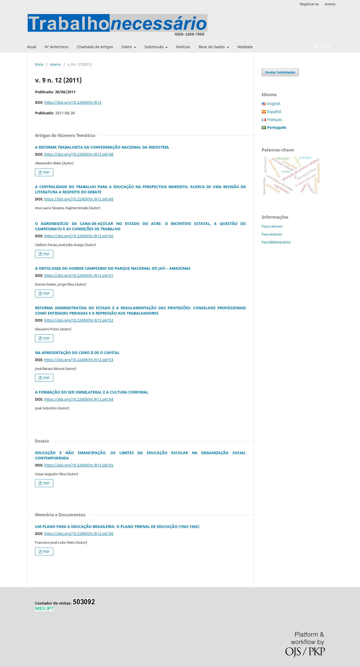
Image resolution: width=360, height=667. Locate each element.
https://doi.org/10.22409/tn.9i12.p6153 (78, 359)
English (273, 103)
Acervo (55, 64)
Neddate (245, 46)
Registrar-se (309, 4)
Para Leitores (272, 226)
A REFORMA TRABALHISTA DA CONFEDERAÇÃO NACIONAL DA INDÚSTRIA (102, 147)
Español (274, 111)
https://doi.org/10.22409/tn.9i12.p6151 (78, 275)
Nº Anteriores (57, 46)
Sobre (127, 46)
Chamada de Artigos (95, 46)
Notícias (183, 46)
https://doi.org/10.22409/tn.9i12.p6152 (78, 320)
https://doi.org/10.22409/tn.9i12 (72, 102)
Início (39, 64)
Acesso (330, 4)
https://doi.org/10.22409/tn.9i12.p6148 (78, 154)
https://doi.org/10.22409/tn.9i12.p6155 (78, 465)
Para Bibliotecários (276, 242)
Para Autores (272, 234)
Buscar (324, 45)
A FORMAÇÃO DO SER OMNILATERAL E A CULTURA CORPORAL (91, 392)
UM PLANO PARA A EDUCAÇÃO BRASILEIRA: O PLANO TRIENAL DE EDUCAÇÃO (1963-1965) (117, 526)
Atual (31, 46)
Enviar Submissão (280, 72)
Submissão (154, 46)
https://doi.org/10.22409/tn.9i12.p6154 (78, 399)
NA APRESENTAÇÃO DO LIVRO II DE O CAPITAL (77, 352)
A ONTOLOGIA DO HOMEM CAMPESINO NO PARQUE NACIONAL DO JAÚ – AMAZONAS (113, 268)
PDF (46, 172)
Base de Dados (212, 46)
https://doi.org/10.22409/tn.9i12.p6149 (78, 199)
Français (274, 119)
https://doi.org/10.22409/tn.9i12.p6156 (78, 533)
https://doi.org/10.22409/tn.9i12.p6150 (78, 235)
